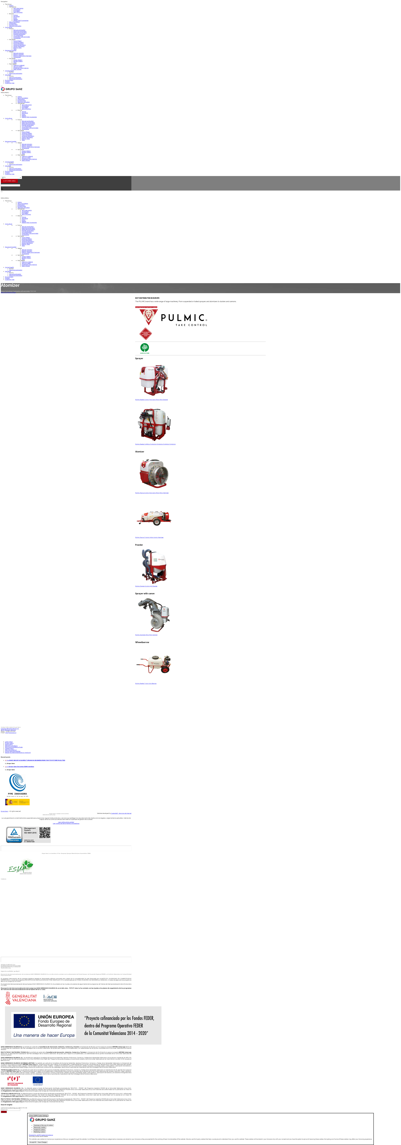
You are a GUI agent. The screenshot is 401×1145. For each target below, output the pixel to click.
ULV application (18, 35)
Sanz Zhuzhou (18, 12)
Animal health (9, 71)
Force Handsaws (18, 43)
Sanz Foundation (14, 22)
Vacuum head (17, 66)
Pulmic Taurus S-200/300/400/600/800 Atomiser (152, 493)
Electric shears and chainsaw (22, 56)
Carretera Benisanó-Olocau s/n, (10, 728)
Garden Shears (18, 61)
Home (3, 291)
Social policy (9, 744)
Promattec (16, 11)
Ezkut (15, 18)
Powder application (19, 34)
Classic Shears (17, 60)
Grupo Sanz (4, 811)
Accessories (17, 38)
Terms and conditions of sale (14, 747)
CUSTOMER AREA (9, 181)
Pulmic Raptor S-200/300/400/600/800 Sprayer (151, 399)
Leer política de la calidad (66, 822)
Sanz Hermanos (18, 8)
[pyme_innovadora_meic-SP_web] (17, 805)
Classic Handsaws (18, 46)
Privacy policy (9, 743)
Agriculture (8, 27)
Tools (14, 49)
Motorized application (20, 33)
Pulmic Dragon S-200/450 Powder (146, 586)
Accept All (33, 1142)
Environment (9, 80)
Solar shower (17, 69)
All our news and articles (12, 751)
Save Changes (42, 1142)
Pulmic (15, 15)
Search (4, 1112)
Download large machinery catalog (146, 307)
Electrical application (19, 31)
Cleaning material (18, 65)
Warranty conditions (11, 746)
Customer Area (9, 83)
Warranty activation (15, 26)
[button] (5, 92)
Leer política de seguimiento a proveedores (66, 823)
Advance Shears (18, 42)
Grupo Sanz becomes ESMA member (21, 766)
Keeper (15, 19)
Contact (7, 81)
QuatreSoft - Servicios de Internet (121, 813)
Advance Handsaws (19, 45)
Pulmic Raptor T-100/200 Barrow (146, 683)
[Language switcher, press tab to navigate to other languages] (11, 177)
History (11, 5)
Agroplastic (16, 9)
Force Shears (17, 41)
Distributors (12, 23)
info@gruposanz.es (10, 732)
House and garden (10, 50)
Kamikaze (16, 16)
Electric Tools (17, 47)
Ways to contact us (11, 750)
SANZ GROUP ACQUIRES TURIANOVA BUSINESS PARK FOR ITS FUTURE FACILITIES (37, 760)
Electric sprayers (18, 54)
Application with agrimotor (21, 37)
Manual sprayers (18, 53)
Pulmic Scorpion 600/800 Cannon (146, 635)
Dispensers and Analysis (21, 68)
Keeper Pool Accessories (20, 20)
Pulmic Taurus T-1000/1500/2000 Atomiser (149, 537)
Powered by (41, 1135)
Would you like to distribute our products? (18, 752)
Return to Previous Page (8, 292)
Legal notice (9, 742)
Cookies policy (9, 748)
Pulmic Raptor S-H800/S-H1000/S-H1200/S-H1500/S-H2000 (155, 444)
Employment (13, 24)
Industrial (8, 75)
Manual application (19, 30)
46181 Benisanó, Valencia (8, 730)
